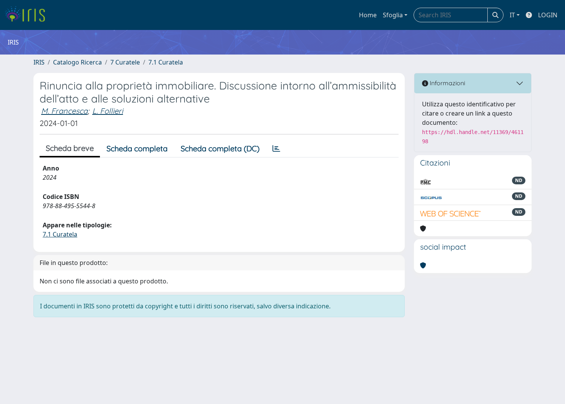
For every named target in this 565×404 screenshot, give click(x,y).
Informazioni (446, 83)
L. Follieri (107, 111)
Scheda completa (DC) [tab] (220, 148)
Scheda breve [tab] (70, 148)
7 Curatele (125, 62)
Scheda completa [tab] (137, 148)
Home (368, 15)
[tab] (276, 149)
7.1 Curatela (165, 62)
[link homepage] (28, 15)
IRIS (39, 62)
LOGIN (547, 15)
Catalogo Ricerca (77, 62)
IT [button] (512, 15)
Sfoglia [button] (393, 15)
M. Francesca (64, 111)
